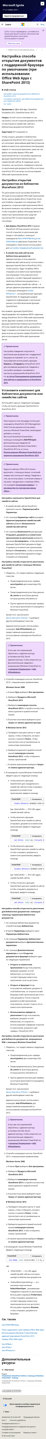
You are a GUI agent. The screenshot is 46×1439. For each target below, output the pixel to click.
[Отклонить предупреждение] (42, 3)
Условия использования (11, 1432)
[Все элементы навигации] (4, 50)
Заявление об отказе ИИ (11, 1417)
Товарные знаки (29, 1432)
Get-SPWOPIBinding (10, 1325)
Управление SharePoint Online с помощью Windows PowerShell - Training (23, 1377)
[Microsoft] (23, 24)
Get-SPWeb (6, 1344)
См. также (7, 104)
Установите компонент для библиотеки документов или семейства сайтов (23, 100)
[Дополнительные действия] (42, 50)
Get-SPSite (6, 1347)
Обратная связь (14, 43)
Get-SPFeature (8, 1350)
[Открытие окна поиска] (37, 24)
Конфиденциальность (10, 1423)
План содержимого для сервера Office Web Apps (23, 1330)
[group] (27, 803)
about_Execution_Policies (16, 618)
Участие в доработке (18, 1420)
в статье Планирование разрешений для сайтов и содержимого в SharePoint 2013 (23, 379)
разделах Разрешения (19, 669)
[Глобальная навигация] (2, 24)
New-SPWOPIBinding (27, 238)
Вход (42, 24)
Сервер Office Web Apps (12, 1339)
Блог (3, 1420)
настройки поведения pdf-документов (26, 248)
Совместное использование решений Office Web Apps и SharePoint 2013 (22, 50)
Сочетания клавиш (25, 485)
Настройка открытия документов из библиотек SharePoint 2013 (22, 95)
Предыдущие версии (31, 1417)
